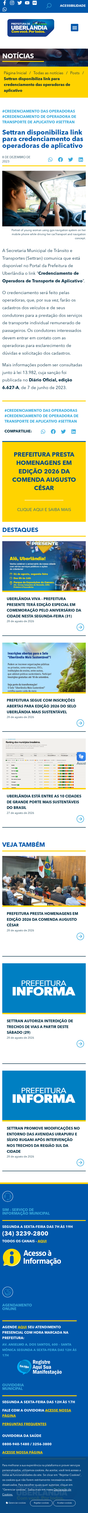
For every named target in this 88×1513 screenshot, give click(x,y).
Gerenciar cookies (17, 1503)
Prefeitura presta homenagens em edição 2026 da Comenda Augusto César (44, 472)
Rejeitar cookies (41, 1503)
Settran (66, 122)
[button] (74, 27)
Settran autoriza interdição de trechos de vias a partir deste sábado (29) (40, 1027)
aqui (42, 1241)
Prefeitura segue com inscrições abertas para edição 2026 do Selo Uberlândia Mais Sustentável (41, 706)
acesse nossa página (22, 1452)
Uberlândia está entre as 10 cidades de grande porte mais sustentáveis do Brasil (44, 802)
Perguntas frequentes (24, 1424)
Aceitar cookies (64, 1503)
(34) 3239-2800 (25, 1234)
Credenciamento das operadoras (40, 111)
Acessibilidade (73, 5)
